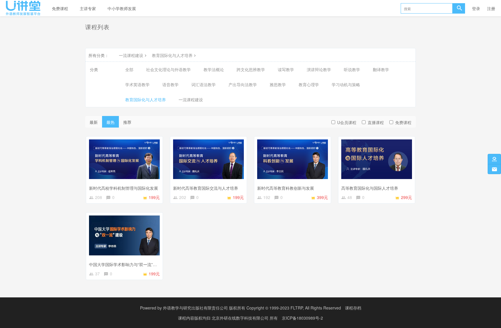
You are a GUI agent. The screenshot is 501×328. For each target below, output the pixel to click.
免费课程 (60, 8)
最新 (94, 122)
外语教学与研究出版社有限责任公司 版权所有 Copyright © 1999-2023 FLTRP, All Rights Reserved (252, 308)
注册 (491, 8)
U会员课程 (346, 122)
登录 (476, 8)
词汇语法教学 (203, 84)
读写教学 (286, 69)
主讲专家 (88, 8)
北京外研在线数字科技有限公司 (241, 318)
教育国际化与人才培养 (172, 55)
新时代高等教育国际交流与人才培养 (205, 188)
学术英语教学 (137, 84)
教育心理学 (309, 84)
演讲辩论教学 (319, 69)
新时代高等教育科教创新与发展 (285, 188)
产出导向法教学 (242, 84)
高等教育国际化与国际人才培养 (369, 188)
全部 (129, 69)
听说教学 (352, 69)
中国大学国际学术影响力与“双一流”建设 (125, 264)
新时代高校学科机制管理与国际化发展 (123, 188)
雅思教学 (278, 84)
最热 (110, 122)
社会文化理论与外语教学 (168, 69)
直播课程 (376, 122)
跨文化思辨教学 (251, 69)
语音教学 (170, 84)
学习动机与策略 (346, 84)
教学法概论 (214, 69)
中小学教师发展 (122, 8)
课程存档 (353, 308)
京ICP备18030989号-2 (302, 318)
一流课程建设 (131, 55)
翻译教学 (381, 69)
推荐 (127, 122)
